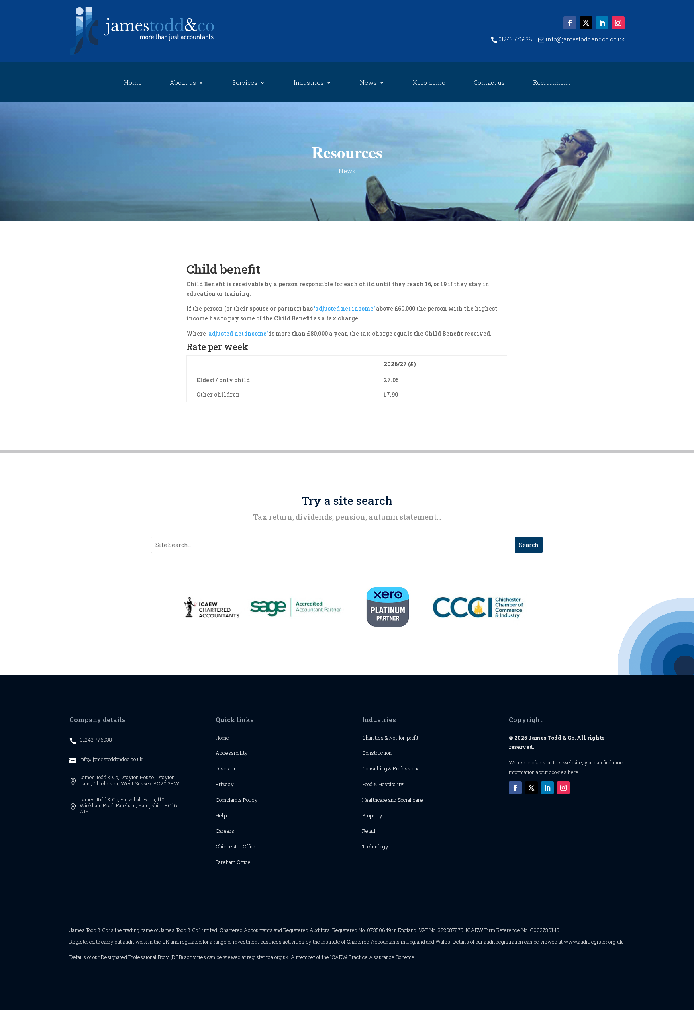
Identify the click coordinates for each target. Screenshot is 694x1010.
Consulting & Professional (391, 768)
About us (183, 83)
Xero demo (429, 83)
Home (133, 83)
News (368, 83)
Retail (369, 830)
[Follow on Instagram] (618, 22)
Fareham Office (233, 862)
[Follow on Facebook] (569, 22)
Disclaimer (228, 768)
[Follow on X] (586, 22)
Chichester (229, 846)
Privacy (225, 784)
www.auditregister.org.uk (593, 941)
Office (250, 846)
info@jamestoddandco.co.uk (584, 39)
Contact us (489, 83)
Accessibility (232, 752)
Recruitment (551, 83)
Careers (225, 830)
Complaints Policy (237, 799)
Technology (375, 846)
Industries (309, 83)
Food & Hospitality (383, 784)
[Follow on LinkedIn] (602, 22)
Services (244, 83)
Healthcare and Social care (392, 799)
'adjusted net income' (344, 308)
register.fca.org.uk (267, 957)
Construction (377, 752)
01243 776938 (514, 39)
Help (221, 815)
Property (372, 815)
